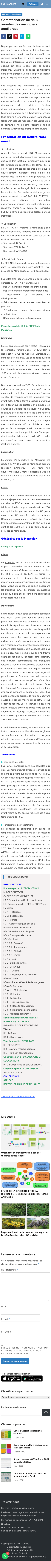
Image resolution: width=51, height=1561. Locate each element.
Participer (33, 4)
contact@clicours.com (23, 1508)
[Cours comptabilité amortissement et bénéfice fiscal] (6, 1445)
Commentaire (9, 1270)
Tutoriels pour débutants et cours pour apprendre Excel (29, 1474)
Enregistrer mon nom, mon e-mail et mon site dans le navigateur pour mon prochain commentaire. (25, 1351)
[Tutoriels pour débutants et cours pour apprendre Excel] (6, 1473)
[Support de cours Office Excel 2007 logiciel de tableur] (6, 1459)
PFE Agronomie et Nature (11, 14)
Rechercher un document (14, 1407)
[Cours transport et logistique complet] (6, 1431)
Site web (6, 1332)
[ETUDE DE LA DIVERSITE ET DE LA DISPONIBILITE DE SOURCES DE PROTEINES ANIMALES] (25, 1175)
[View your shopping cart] (23, 4)
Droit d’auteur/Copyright (19, 1547)
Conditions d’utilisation (18, 1553)
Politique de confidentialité (20, 1550)
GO (46, 1412)
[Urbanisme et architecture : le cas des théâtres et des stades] (25, 1136)
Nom (4, 1306)
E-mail (5, 1319)
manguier (10, 562)
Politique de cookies (17, 1556)
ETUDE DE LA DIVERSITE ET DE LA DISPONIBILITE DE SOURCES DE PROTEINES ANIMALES (24, 1194)
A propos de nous (37, 1556)
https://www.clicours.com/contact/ (18, 1515)
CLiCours (8, 4)
